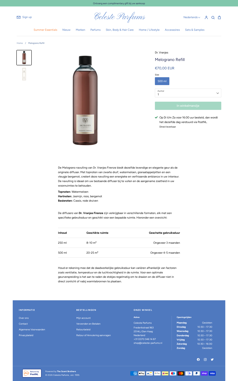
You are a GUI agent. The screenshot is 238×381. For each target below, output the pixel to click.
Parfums (95, 29)
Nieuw (66, 29)
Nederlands (190, 17)
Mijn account (83, 318)
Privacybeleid (26, 335)
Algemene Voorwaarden (32, 329)
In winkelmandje (188, 106)
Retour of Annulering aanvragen (93, 335)
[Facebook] (198, 359)
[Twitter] (212, 359)
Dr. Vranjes (161, 52)
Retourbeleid (83, 329)
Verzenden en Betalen (88, 323)
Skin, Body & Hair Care (120, 29)
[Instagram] (205, 359)
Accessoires (172, 29)
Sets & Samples (194, 29)
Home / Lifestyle (149, 29)
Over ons (24, 318)
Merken (80, 29)
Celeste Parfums (119, 17)
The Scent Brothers (66, 371)
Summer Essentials (45, 29)
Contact (23, 323)
